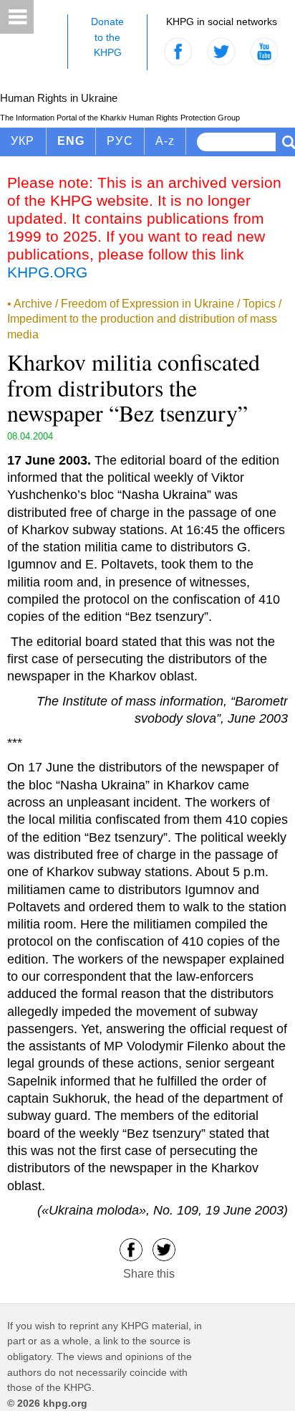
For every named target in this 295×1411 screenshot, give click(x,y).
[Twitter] (164, 1249)
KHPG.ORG (47, 272)
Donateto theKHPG (107, 37)
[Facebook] (131, 1249)
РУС (120, 141)
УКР (23, 141)
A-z (165, 141)
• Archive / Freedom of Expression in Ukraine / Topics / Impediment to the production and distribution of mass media (144, 319)
